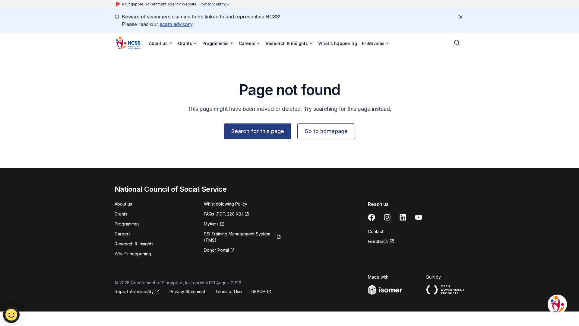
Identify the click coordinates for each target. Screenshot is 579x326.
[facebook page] (371, 217)
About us (123, 203)
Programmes (127, 223)
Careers (123, 233)
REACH (258, 291)
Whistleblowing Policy (225, 203)
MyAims (211, 223)
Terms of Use (228, 291)
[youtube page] (418, 217)
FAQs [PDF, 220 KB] (223, 213)
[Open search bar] (457, 43)
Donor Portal (216, 250)
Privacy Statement (187, 291)
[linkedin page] (403, 217)
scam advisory (176, 24)
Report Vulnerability (134, 291)
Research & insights (134, 243)
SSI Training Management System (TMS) (237, 237)
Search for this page (257, 131)
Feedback (378, 241)
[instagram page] (387, 217)
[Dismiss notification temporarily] (461, 17)
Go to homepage (326, 131)
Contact (375, 231)
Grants (121, 213)
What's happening (337, 43)
